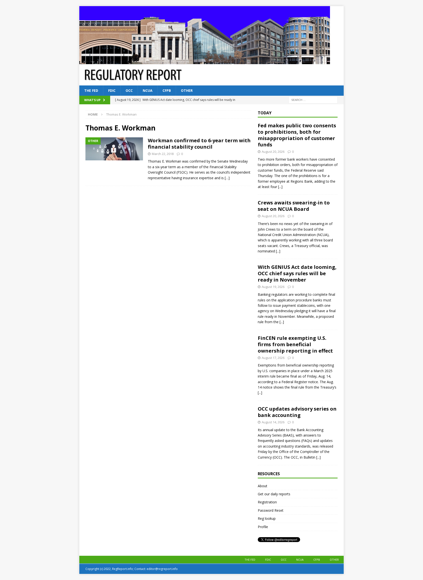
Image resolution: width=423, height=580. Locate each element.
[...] (280, 186)
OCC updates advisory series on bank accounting (297, 411)
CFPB (167, 90)
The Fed (91, 90)
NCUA (148, 90)
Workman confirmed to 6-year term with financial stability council (199, 143)
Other (187, 90)
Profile (263, 526)
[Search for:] (313, 99)
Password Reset (270, 510)
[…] (227, 178)
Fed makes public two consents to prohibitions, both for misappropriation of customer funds (297, 135)
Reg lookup (267, 518)
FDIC (112, 90)
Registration (267, 502)
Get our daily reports (274, 494)
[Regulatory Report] (204, 61)
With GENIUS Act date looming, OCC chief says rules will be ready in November (297, 273)
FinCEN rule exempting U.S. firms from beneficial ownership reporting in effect (295, 344)
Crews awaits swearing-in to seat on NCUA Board (294, 205)
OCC (129, 90)
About (262, 486)
